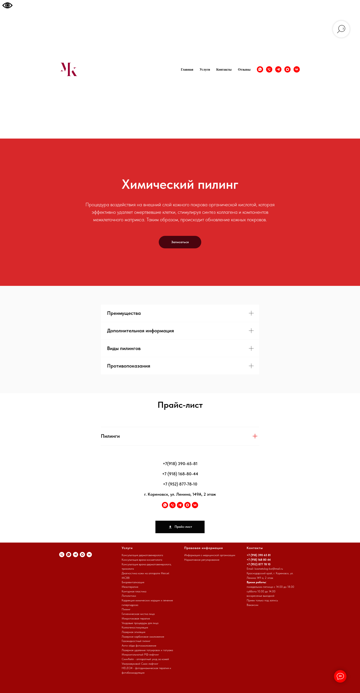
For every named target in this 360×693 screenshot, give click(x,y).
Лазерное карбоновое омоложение (143, 636)
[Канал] (278, 69)
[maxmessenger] (287, 69)
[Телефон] (269, 69)
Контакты (224, 69)
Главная (187, 69)
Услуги (205, 69)
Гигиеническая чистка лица (138, 613)
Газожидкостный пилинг (136, 641)
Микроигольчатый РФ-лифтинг (140, 654)
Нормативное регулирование (201, 559)
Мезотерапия (130, 586)
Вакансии (252, 605)
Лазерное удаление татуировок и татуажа (147, 650)
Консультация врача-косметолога (142, 559)
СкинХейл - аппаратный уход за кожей (145, 659)
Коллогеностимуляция (135, 627)
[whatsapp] (260, 69)
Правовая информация (203, 548)
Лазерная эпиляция (133, 632)
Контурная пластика (134, 591)
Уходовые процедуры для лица (140, 623)
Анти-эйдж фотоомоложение (139, 645)
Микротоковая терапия (136, 618)
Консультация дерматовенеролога (142, 555)
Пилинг (126, 609)
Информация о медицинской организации (209, 555)
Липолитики (129, 595)
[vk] (297, 69)
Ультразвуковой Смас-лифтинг (140, 663)
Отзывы (244, 69)
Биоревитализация (133, 582)
